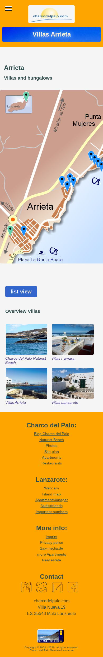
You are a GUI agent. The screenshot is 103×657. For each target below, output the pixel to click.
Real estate (51, 560)
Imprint (51, 537)
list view (21, 291)
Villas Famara (63, 358)
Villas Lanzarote (65, 402)
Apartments (51, 457)
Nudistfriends (52, 506)
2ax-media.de (51, 548)
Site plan (51, 451)
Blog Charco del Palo (51, 434)
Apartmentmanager (51, 500)
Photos (51, 445)
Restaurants (51, 463)
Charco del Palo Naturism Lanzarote (52, 650)
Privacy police (51, 542)
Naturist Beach (51, 440)
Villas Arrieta (15, 402)
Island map (51, 494)
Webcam (51, 488)
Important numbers (52, 512)
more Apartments (51, 554)
